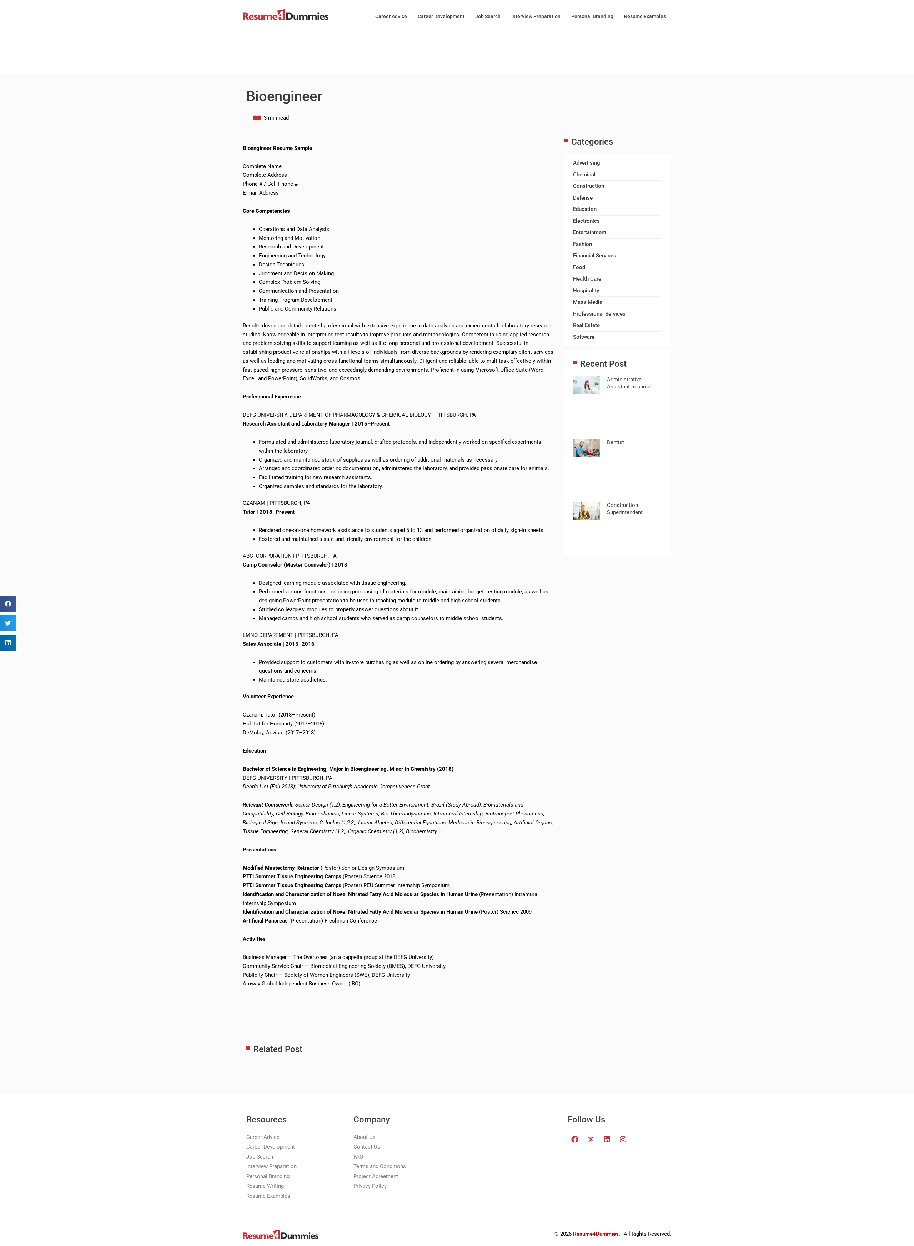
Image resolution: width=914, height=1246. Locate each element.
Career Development (441, 16)
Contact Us (366, 1147)
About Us (364, 1137)
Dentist (615, 442)
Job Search (488, 16)
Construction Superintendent (625, 509)
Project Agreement (375, 1176)
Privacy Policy (370, 1186)
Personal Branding (592, 16)
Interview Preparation (536, 16)
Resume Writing (265, 1186)
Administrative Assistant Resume (629, 383)
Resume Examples (645, 16)
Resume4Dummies (596, 1234)
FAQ (358, 1157)
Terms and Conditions (379, 1166)
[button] (8, 604)
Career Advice (391, 16)
